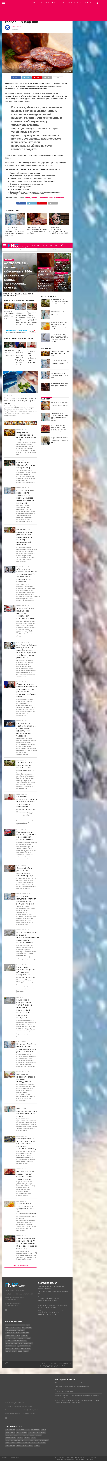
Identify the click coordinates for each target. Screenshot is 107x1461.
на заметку (15, 1348)
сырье (18, 1327)
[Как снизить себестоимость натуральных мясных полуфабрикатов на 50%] (59, 225)
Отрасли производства (57, 1365)
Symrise (20, 1338)
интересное (10, 1335)
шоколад (21, 1330)
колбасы (34, 198)
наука (8, 1340)
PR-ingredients (43, 1363)
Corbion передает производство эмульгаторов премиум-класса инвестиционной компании (14, 231)
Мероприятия (85, 2)
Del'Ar (8, 1351)
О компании (44, 1366)
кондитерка (10, 1327)
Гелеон (27, 198)
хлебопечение (11, 1346)
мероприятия (25, 1348)
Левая (54, 249)
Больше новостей (20, 1266)
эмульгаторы (59, 198)
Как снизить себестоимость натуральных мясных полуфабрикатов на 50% (59, 230)
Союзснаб (20, 1325)
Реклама (54, 1366)
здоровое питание (24, 1346)
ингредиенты (26, 1327)
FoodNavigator (18, 26)
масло (26, 1351)
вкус (20, 1343)
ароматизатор (11, 1338)
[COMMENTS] (58, 77)
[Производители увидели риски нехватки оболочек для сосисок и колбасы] (37, 225)
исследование (11, 1330)
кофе (20, 1351)
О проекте (43, 1365)
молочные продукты (19, 1340)
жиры (8, 1348)
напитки (24, 1335)
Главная (34, 2)
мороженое (10, 1333)
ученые (27, 1338)
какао (14, 1351)
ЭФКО (28, 1325)
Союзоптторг (10, 1325)
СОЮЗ (18, 1335)
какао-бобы (28, 1343)
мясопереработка (46, 198)
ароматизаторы (11, 1343)
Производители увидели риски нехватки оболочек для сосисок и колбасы (37, 230)
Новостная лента (48, 2)
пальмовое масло (22, 1333)
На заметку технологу (67, 2)
